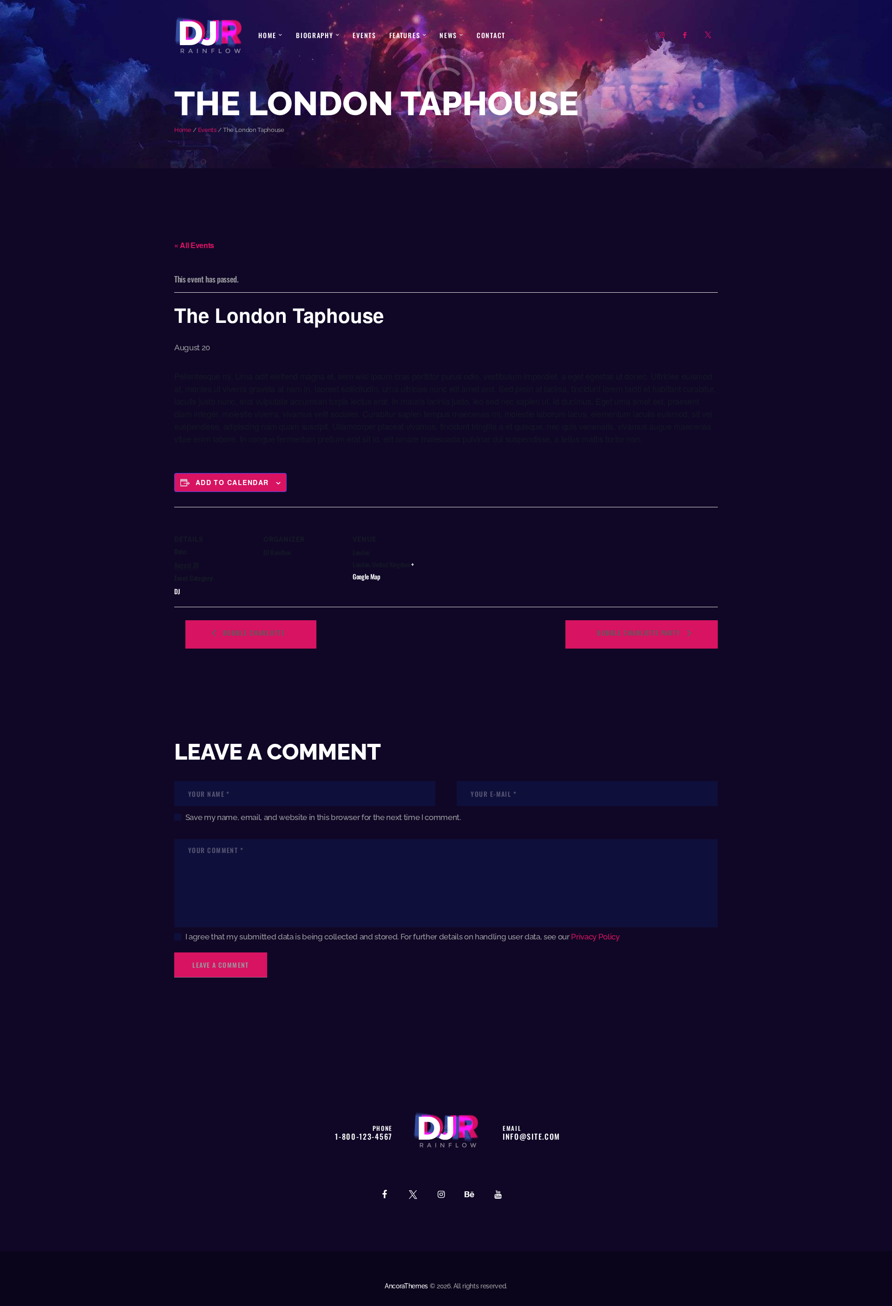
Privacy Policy (595, 936)
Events (207, 129)
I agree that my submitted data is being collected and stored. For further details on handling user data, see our (402, 936)
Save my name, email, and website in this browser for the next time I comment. (323, 817)
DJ (177, 591)
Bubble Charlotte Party (639, 632)
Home (182, 129)
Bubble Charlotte (253, 632)
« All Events (194, 245)
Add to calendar (232, 482)
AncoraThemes (406, 1286)
